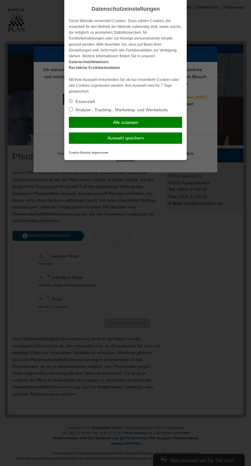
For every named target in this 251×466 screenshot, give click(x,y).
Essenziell (84, 101)
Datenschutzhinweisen (88, 62)
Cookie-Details (80, 152)
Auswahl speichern (125, 138)
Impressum (100, 152)
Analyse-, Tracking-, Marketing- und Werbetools (121, 109)
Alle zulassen (125, 122)
